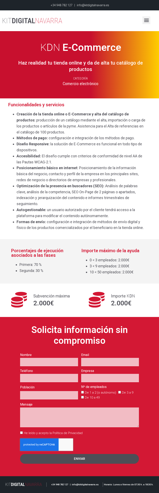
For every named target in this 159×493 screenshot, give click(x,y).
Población (27, 387)
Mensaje (26, 404)
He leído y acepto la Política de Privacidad (53, 433)
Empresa (87, 371)
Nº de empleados (94, 387)
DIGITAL (32, 21)
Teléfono (26, 371)
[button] (146, 20)
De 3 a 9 (127, 392)
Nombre (26, 355)
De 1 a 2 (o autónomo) (100, 392)
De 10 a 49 (92, 397)
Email (85, 355)
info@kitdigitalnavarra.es (93, 5)
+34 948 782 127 (61, 5)
